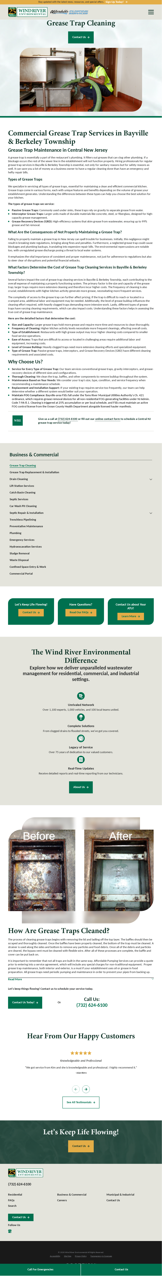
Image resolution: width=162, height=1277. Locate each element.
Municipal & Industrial (120, 1194)
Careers (62, 1200)
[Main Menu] (151, 12)
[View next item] (86, 1089)
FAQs (11, 1200)
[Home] (28, 12)
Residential (15, 1194)
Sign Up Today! (115, 2)
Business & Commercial (71, 1194)
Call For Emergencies (40, 1269)
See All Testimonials (79, 1102)
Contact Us (79, 37)
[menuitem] (81, 465)
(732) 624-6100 (67, 419)
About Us (79, 787)
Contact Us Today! (23, 1002)
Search (12, 1206)
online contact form (107, 419)
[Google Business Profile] (10, 1231)
